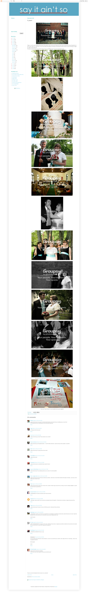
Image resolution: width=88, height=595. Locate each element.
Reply (31, 424)
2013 (13, 44)
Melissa (31, 420)
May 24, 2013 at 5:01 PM (37, 505)
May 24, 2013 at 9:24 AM (38, 420)
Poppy (31, 505)
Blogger (56, 586)
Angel (31, 428)
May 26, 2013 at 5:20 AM (39, 530)
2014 (13, 42)
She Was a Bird (15, 81)
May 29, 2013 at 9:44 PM (41, 549)
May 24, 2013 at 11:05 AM (39, 462)
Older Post (75, 574)
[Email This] (34, 412)
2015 (13, 41)
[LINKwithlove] (17, 88)
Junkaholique (14, 77)
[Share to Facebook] (37, 412)
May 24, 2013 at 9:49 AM (37, 428)
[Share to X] (36, 412)
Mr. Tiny (31, 522)
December (14, 45)
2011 (13, 65)
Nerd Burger (32, 530)
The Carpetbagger (15, 83)
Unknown (32, 498)
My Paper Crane (15, 79)
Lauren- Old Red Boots (34, 469)
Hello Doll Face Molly (16, 75)
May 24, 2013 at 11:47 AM (43, 469)
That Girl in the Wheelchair (16, 82)
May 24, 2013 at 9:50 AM (36, 435)
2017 (13, 38)
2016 (13, 39)
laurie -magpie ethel (34, 476)
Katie (31, 448)
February (13, 60)
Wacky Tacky (14, 85)
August (13, 51)
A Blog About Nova (15, 73)
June (13, 54)
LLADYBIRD (32, 455)
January (13, 62)
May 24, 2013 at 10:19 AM (37, 448)
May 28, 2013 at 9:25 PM (39, 537)
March (13, 59)
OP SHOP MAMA (33, 549)
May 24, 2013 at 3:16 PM (38, 498)
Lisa (31, 435)
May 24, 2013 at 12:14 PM (42, 476)
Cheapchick (32, 462)
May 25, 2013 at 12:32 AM (38, 522)
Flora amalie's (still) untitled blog (17, 74)
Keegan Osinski (33, 491)
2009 (13, 68)
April (13, 57)
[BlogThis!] (35, 412)
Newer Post (30, 574)
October (13, 48)
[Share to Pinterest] (38, 412)
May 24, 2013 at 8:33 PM (39, 512)
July (13, 53)
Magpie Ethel (14, 78)
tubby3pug (32, 512)
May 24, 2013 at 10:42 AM (39, 455)
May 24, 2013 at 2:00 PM (41, 491)
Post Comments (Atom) (36, 576)
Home (52, 574)
